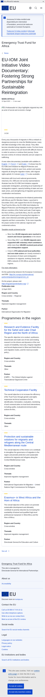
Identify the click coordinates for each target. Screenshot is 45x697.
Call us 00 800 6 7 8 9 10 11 (12, 610)
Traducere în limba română (17, 31)
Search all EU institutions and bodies (15, 660)
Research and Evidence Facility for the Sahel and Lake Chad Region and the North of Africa (21, 330)
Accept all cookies (15, 686)
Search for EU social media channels (15, 630)
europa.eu (19, 599)
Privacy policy (7, 643)
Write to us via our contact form (13, 616)
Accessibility (6, 584)
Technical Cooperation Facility (20, 390)
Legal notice (6, 646)
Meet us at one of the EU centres (14, 619)
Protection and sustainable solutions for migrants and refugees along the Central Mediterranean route (18, 441)
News (6, 53)
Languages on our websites (12, 640)
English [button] (30, 7)
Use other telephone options (12, 613)
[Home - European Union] (14, 8)
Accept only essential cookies (20, 692)
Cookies (5, 649)
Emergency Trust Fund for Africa (17, 564)
